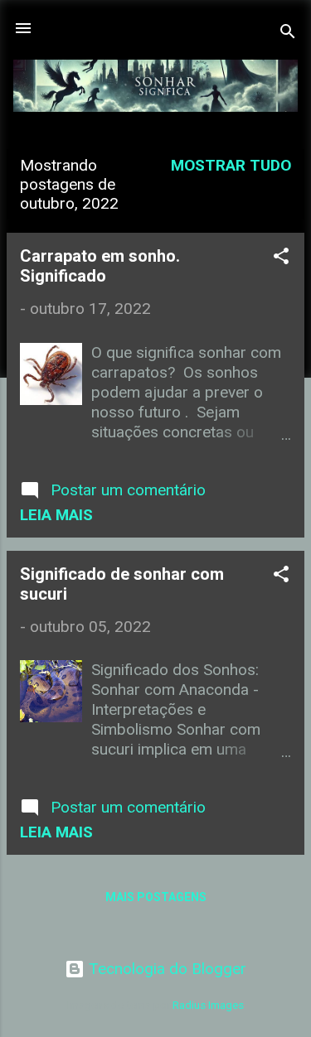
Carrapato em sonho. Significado (100, 266)
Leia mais (56, 514)
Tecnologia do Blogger (165, 968)
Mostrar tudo (231, 165)
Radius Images (208, 1005)
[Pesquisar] (288, 33)
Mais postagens (156, 897)
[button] (281, 258)
